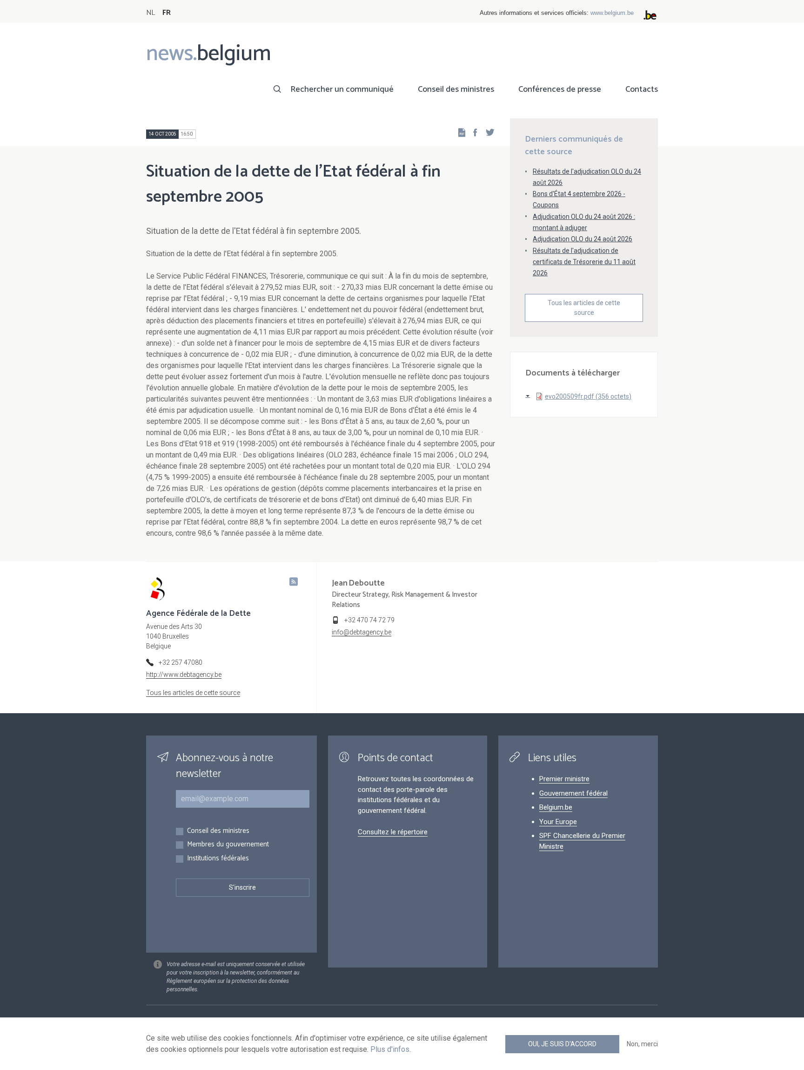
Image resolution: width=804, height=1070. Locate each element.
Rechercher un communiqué (342, 89)
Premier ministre (564, 779)
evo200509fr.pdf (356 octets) (588, 396)
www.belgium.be (612, 12)
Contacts (641, 89)
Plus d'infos (389, 1049)
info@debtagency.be (361, 632)
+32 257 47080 (180, 662)
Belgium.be (555, 807)
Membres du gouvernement (228, 844)
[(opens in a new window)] (472, 132)
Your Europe (558, 822)
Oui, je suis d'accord (562, 1044)
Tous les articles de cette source (584, 307)
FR (166, 13)
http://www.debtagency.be (183, 674)
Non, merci (642, 1044)
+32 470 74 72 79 (369, 620)
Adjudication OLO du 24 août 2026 (582, 239)
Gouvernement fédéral (573, 793)
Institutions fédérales (218, 858)
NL (150, 13)
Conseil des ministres (456, 89)
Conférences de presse (559, 89)
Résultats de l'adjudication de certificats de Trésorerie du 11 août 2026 (584, 262)
